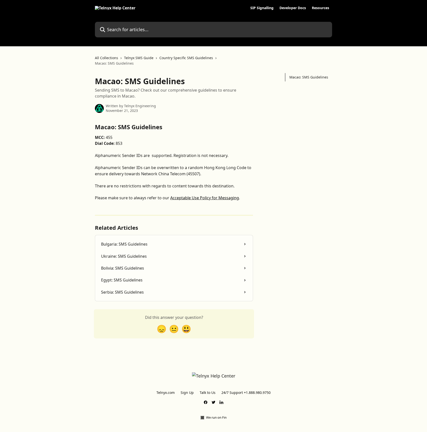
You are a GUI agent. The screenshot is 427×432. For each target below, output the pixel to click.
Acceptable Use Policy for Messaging (204, 198)
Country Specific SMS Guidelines (186, 57)
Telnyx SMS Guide (138, 57)
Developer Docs (292, 8)
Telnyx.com (165, 392)
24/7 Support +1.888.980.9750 (246, 392)
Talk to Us (207, 392)
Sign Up (187, 392)
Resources (320, 8)
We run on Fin (216, 417)
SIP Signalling (262, 8)
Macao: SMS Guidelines (308, 77)
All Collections (106, 57)
